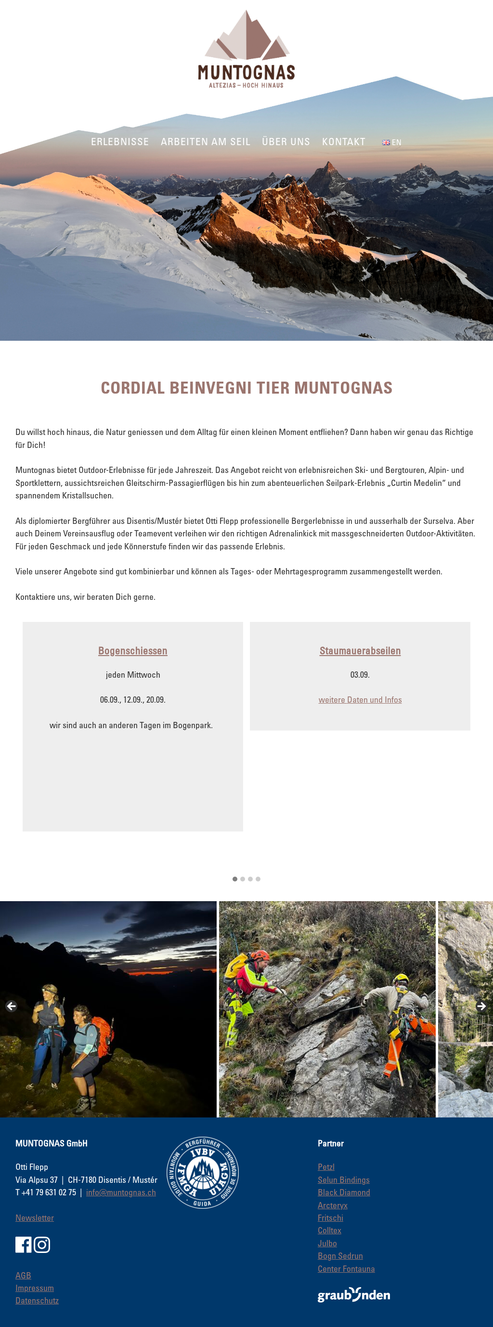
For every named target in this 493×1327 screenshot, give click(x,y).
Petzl (326, 1166)
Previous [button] (12, 1007)
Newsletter (34, 1217)
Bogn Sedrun (340, 1255)
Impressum (34, 1287)
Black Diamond (344, 1192)
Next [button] (481, 1007)
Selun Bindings (344, 1179)
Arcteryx (333, 1205)
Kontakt (344, 141)
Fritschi (330, 1217)
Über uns (286, 141)
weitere (333, 699)
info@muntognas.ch (121, 1192)
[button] (235, 879)
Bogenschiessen (133, 650)
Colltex (329, 1230)
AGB (23, 1275)
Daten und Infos (374, 699)
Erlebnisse (120, 141)
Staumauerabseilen (360, 650)
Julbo (327, 1243)
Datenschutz (37, 1300)
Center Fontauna (346, 1268)
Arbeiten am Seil (205, 141)
